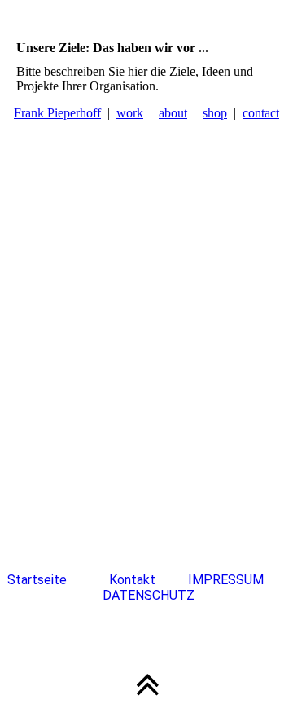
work (129, 113)
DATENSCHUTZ (149, 595)
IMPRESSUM (227, 579)
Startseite (37, 579)
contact (261, 113)
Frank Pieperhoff (57, 113)
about (173, 113)
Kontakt (132, 579)
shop (215, 113)
